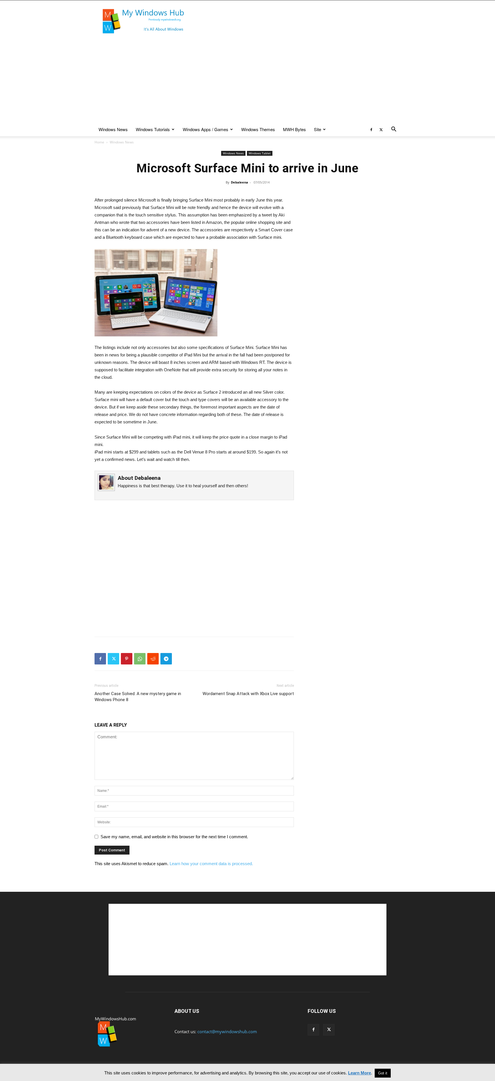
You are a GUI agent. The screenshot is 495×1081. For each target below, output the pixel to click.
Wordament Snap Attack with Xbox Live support (248, 693)
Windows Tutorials (153, 129)
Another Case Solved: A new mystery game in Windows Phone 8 (138, 696)
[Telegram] (166, 658)
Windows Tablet (260, 153)
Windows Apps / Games (205, 129)
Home (99, 142)
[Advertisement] (296, 21)
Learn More (359, 1072)
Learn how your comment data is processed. (211, 863)
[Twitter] (381, 129)
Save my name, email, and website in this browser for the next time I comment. (174, 836)
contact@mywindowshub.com (227, 1031)
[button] (393, 130)
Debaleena (239, 182)
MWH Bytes (294, 129)
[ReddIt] (153, 658)
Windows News (113, 129)
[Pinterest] (126, 658)
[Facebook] (371, 129)
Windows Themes (258, 129)
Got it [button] (382, 1073)
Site (317, 129)
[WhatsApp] (140, 658)
